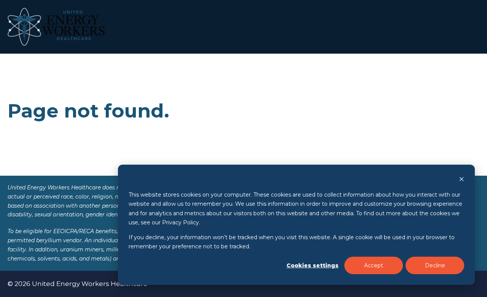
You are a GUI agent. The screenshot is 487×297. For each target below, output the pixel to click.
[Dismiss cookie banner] (461, 180)
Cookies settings (312, 265)
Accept (373, 265)
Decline (435, 265)
